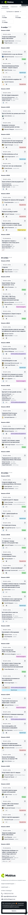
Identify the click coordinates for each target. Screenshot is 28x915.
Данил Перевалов (9, 227)
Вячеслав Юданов (7, 246)
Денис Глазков (8, 504)
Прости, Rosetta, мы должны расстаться (13, 113)
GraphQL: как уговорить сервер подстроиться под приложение (11, 441)
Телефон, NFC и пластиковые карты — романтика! (10, 804)
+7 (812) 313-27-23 (8, 893)
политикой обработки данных (11, 907)
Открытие (5, 267)
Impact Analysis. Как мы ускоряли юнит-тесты (8, 283)
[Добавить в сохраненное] (25, 34)
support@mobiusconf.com (10, 896)
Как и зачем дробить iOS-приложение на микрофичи (9, 726)
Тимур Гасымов (8, 42)
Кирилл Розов (8, 634)
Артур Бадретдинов (9, 156)
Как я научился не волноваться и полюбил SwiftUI (10, 679)
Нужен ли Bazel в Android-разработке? (13, 181)
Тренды (24, 59)
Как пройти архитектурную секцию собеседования (9, 791)
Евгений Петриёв (8, 819)
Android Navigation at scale (9, 360)
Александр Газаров (9, 444)
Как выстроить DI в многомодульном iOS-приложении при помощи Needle (12, 141)
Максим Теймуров (9, 129)
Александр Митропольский (11, 363)
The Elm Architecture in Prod (10, 154)
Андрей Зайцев (6, 859)
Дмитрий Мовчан (9, 705)
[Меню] (2, 2)
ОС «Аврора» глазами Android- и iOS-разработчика (10, 541)
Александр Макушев (9, 365)
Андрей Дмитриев (9, 40)
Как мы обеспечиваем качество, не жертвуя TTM (9, 757)
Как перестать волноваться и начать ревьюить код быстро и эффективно (12, 375)
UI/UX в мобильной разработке (18, 353)
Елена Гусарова (6, 244)
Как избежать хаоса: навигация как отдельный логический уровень (12, 599)
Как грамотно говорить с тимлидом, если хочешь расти (10, 241)
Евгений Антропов (9, 56)
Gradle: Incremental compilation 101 (11, 79)
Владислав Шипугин (7, 617)
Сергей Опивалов (9, 81)
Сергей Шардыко (8, 603)
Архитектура (23, 72)
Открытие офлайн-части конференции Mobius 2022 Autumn (11, 483)
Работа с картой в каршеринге (10, 817)
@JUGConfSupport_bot (9, 899)
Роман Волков (8, 168)
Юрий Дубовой (8, 269)
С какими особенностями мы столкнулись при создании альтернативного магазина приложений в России (14, 585)
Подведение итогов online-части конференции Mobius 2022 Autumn (11, 458)
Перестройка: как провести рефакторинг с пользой (10, 701)
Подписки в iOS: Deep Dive (9, 349)
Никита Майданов (9, 351)
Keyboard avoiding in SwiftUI (9, 211)
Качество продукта (21, 306)
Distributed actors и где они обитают (12, 54)
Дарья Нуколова (6, 247)
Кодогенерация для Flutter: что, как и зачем (8, 650)
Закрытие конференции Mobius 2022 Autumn (9, 833)
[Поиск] (22, 2)
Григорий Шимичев (9, 417)
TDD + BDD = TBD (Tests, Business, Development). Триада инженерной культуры (10, 298)
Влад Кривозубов (8, 202)
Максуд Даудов (8, 558)
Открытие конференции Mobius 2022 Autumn (9, 37)
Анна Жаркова (8, 636)
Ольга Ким (4, 397)
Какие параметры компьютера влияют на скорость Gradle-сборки (12, 224)
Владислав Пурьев (7, 614)
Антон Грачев (8, 115)
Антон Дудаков (8, 378)
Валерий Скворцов (9, 214)
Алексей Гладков (8, 545)
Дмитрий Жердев (6, 394)
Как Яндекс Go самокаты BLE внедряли (13, 200)
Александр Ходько (9, 682)
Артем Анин (7, 589)
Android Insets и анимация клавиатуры (12, 714)
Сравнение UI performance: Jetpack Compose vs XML (9, 414)
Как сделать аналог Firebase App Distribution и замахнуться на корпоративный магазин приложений (12, 665)
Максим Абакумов (9, 302)
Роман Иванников (9, 669)
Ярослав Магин (8, 304)
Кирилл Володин (8, 144)
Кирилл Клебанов (9, 488)
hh (6, 687)
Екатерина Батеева (9, 747)
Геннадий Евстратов (9, 527)
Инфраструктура (22, 230)
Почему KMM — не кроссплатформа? (12, 568)
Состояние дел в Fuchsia (9, 525)
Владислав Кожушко (9, 808)
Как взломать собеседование (10, 632)
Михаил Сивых (6, 395)
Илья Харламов (8, 730)
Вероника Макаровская (8, 97)
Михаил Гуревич (8, 716)
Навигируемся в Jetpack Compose (11, 313)
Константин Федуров (10, 654)
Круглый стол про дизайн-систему (11, 392)
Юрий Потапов (8, 70)
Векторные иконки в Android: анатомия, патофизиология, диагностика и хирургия (13, 330)
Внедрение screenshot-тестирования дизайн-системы (11, 126)
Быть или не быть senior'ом (10, 612)
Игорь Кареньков (8, 316)
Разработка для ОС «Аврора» (10, 500)
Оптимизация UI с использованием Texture (9, 555)
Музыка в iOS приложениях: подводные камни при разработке (11, 744)
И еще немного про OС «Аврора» (11, 772)
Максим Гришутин (9, 431)
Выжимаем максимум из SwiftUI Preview (13, 428)
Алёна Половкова (9, 287)
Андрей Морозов (6, 398)
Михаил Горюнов (8, 333)
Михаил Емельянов (7, 616)
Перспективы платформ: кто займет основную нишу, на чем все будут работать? (10, 852)
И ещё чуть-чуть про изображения (12, 166)
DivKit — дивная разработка (10, 513)
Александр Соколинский (11, 570)
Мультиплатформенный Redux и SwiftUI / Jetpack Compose (10, 66)
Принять (14, 911)
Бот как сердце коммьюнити (10, 95)
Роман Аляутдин (8, 502)
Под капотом (23, 84)
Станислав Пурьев (7, 619)
